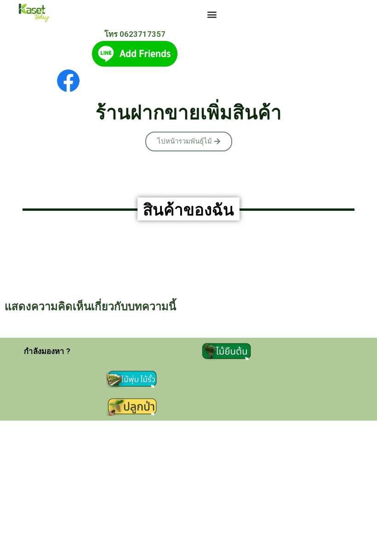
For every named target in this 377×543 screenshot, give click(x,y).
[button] (211, 14)
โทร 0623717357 (135, 34)
